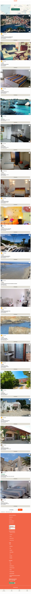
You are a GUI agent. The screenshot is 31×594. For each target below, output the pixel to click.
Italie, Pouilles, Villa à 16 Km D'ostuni (5, 420)
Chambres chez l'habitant (12, 532)
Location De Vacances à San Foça (5, 91)
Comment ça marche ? (12, 567)
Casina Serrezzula (3, 393)
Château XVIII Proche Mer (4, 475)
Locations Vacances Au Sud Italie (5, 201)
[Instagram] (11, 580)
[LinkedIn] (14, 580)
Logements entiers (12, 540)
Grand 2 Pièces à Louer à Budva (5, 64)
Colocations (11, 534)
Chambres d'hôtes (12, 538)
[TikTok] (12, 580)
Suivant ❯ (20, 509)
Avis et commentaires (12, 573)
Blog (10, 544)
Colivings (11, 536)
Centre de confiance (12, 571)
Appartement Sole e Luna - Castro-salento (6, 228)
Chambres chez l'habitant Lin (12, 515)
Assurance (11, 569)
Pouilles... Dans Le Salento (4, 338)
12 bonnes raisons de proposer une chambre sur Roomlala (15, 576)
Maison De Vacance (3, 146)
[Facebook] (9, 580)
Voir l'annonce (15, 40)
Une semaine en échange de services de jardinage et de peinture (9, 283)
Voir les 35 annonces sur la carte (15, 9)
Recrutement (11, 546)
